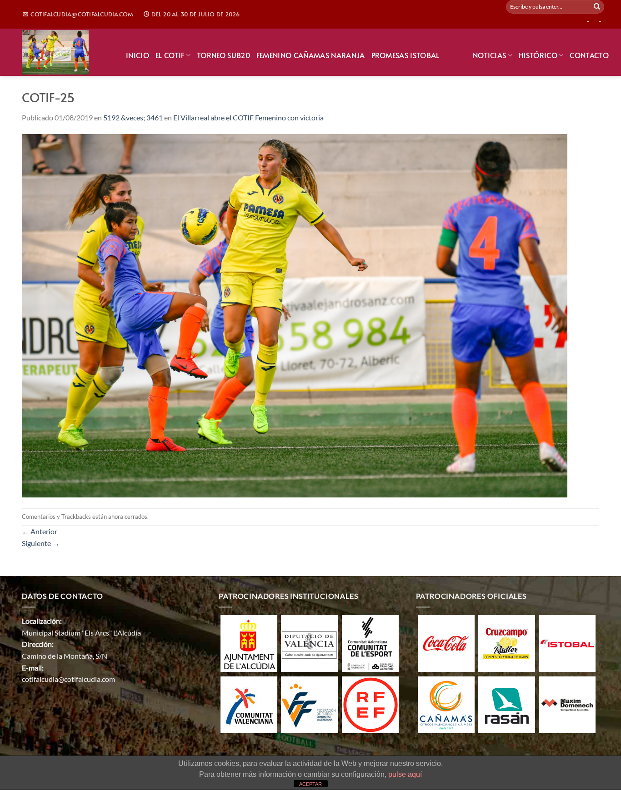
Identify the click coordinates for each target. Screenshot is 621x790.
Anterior (39, 531)
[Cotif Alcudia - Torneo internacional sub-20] (67, 52)
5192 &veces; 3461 (133, 117)
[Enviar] (597, 7)
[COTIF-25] (294, 315)
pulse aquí (405, 774)
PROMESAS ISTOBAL (405, 55)
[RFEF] (370, 704)
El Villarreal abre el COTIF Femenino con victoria (248, 117)
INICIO (137, 55)
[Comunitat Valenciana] (248, 704)
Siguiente (41, 543)
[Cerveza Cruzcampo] (506, 642)
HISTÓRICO (538, 55)
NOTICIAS (489, 55)
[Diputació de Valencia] (309, 642)
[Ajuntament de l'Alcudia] (248, 642)
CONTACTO (589, 55)
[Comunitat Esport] (370, 642)
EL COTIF (170, 55)
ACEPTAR (310, 784)
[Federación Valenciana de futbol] (309, 704)
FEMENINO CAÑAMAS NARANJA (310, 55)
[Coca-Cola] (446, 642)
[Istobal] (567, 642)
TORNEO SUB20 (223, 55)
